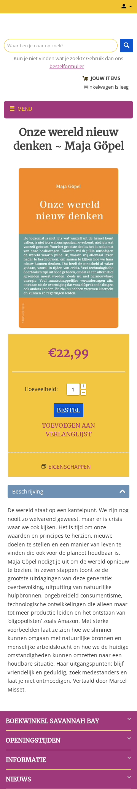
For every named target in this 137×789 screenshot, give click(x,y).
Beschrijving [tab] (27, 491)
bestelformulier (66, 66)
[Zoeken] (126, 45)
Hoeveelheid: (41, 389)
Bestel (68, 410)
